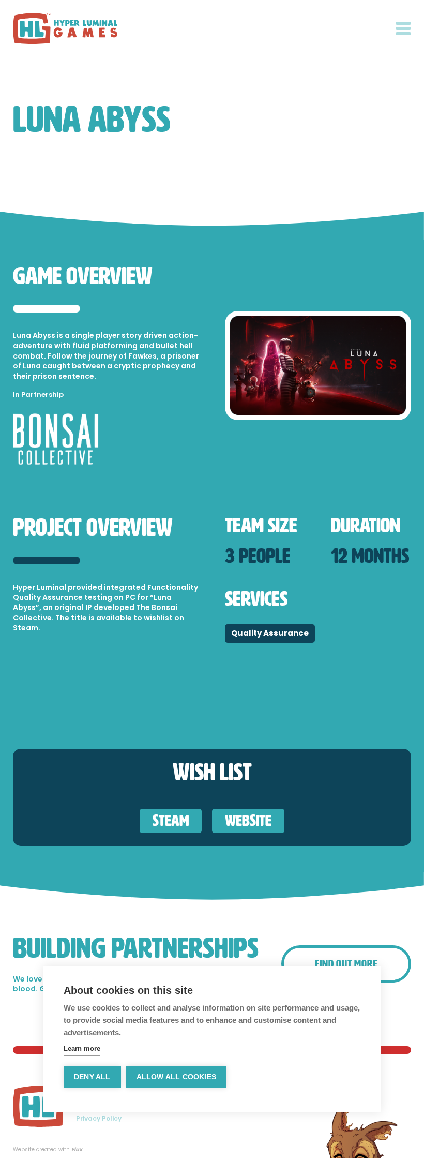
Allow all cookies (176, 1077)
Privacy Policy (99, 1118)
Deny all (92, 1077)
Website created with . (48, 1149)
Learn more (82, 1048)
